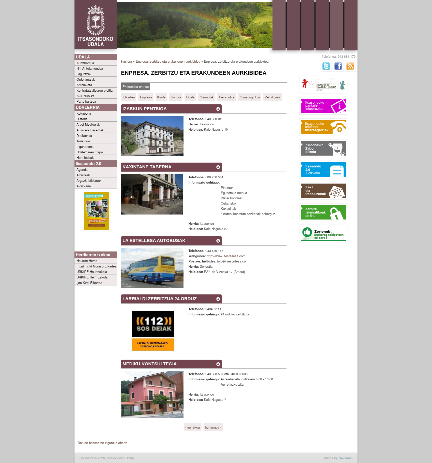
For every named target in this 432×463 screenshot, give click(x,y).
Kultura (176, 96)
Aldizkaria (83, 186)
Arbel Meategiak (88, 124)
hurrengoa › (213, 427)
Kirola (161, 96)
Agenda (82, 169)
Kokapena (83, 113)
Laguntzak (84, 73)
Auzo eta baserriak (90, 130)
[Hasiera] (95, 52)
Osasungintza (250, 96)
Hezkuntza (226, 96)
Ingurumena (85, 146)
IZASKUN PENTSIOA (144, 108)
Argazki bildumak (89, 180)
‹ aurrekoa (192, 427)
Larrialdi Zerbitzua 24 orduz (159, 298)
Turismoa (83, 141)
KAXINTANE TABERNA (147, 166)
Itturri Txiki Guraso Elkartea (96, 266)
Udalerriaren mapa (89, 152)
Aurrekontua (85, 62)
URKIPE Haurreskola (91, 271)
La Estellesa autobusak (154, 240)
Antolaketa (84, 84)
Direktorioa (84, 135)
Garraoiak (207, 96)
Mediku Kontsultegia (149, 363)
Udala (190, 96)
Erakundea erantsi (135, 86)
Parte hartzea (86, 101)
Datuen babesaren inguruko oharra (102, 442)
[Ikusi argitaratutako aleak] (97, 230)
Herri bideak (85, 157)
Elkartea (129, 96)
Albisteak (83, 175)
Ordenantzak (85, 79)
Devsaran (345, 458)
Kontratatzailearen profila (94, 90)
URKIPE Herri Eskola (92, 277)
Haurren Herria (86, 260)
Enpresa (146, 96)
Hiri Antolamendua (89, 68)
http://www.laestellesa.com (226, 255)
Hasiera (126, 61)
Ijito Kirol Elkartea (89, 282)
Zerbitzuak (272, 96)
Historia (82, 118)
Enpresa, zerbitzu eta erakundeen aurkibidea (168, 61)
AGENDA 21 (85, 95)
